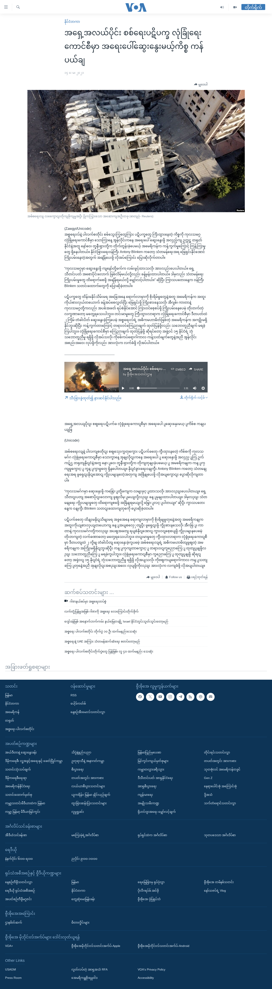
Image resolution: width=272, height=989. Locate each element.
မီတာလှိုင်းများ (80, 922)
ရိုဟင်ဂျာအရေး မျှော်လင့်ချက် (157, 811)
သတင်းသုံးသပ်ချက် (18, 769)
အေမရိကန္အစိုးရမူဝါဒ (84, 977)
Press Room (13, 977)
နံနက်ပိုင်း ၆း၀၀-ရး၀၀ (19, 858)
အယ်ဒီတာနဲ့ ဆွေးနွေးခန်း (21, 752)
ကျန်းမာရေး (145, 794)
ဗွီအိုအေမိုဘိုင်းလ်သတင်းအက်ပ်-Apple (95, 946)
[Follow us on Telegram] (180, 697)
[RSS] (190, 697)
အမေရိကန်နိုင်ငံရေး (17, 786)
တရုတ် (9, 720)
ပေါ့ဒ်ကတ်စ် (78, 703)
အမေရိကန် (12, 712)
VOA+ (9, 946)
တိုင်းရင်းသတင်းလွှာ (217, 752)
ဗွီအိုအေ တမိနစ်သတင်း (219, 882)
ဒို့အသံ (208, 794)
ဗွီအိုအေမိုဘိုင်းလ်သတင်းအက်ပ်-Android (163, 946)
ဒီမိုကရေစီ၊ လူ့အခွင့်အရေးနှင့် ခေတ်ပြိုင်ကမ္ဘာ (33, 761)
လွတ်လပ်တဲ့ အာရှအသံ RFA (89, 969)
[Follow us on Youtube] (160, 697)
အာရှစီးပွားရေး (147, 786)
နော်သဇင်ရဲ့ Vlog (215, 890)
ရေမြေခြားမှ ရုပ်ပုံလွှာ (151, 882)
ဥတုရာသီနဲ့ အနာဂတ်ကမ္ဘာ (87, 761)
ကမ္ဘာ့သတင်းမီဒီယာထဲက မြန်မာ (25, 803)
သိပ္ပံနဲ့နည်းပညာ (81, 752)
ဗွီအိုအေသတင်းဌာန (139, 374)
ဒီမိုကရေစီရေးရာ (16, 777)
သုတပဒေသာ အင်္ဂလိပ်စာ (220, 835)
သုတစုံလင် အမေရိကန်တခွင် (222, 769)
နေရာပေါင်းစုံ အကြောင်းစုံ (220, 786)
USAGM (10, 969)
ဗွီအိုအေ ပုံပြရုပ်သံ (149, 899)
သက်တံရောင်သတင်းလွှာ (220, 803)
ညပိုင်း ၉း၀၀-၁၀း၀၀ (84, 858)
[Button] (201, 85)
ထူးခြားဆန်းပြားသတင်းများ (89, 803)
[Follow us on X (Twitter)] (150, 697)
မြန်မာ (9, 695)
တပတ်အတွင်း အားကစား (87, 777)
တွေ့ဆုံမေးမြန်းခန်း (83, 899)
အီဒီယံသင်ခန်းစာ (16, 835)
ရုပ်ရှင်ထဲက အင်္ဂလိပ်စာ (152, 835)
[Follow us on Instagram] (170, 697)
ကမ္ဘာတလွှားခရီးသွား (151, 769)
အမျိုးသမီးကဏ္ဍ (148, 803)
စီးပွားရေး (77, 769)
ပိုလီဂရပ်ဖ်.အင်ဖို (148, 890)
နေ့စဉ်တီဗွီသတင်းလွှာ (18, 882)
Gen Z (208, 777)
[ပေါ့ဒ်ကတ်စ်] (200, 697)
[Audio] (222, 7)
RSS (73, 695)
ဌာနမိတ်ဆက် (13, 922)
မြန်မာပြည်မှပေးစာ (149, 752)
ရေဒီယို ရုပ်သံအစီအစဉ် (20, 890)
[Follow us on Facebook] (140, 697)
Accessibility (146, 977)
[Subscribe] (211, 697)
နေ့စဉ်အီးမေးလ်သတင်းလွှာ (88, 712)
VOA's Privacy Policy (151, 969)
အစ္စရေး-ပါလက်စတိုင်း (19, 729)
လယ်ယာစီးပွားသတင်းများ (88, 786)
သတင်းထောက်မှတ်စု (18, 794)
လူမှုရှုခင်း (77, 811)
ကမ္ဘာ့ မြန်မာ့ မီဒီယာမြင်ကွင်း (22, 811)
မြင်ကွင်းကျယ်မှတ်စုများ (153, 761)
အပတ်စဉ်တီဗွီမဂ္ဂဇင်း (18, 899)
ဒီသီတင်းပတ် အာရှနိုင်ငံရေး (155, 777)
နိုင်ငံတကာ (72, 21)
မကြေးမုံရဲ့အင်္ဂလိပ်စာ (85, 835)
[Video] (235, 7)
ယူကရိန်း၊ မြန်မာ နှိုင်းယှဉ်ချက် (90, 794)
